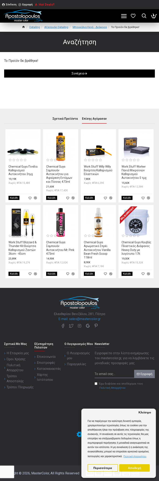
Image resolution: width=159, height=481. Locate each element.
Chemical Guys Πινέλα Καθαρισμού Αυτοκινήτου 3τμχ (22, 170)
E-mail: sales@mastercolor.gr (79, 319)
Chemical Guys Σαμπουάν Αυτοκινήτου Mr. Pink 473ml (60, 248)
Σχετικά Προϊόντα (65, 118)
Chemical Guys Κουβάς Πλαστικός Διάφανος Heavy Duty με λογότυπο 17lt (136, 248)
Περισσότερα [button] (102, 468)
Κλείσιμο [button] (145, 412)
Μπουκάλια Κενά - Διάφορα (90, 27)
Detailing (34, 27)
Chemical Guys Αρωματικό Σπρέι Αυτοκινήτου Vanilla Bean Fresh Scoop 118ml (97, 250)
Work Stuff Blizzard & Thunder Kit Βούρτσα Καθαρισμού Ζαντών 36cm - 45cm (22, 248)
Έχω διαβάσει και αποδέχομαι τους (121, 385)
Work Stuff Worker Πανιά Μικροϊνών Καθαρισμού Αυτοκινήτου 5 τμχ (134, 172)
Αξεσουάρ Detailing (56, 27)
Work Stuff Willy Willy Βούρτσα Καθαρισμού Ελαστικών (98, 170)
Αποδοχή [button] (134, 468)
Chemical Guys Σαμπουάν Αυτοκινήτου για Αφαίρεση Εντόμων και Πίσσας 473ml (59, 174)
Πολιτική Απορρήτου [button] (134, 456)
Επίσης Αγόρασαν (94, 118)
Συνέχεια (78, 73)
